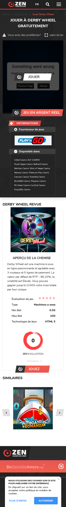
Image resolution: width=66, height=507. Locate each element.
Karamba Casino (37, 177)
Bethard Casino (40, 164)
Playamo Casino (38, 181)
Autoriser (46, 500)
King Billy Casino (22, 189)
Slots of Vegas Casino (40, 168)
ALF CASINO (33, 160)
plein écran (56, 35)
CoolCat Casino (38, 185)
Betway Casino (21, 173)
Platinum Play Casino (39, 173)
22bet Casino (20, 160)
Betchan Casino (21, 168)
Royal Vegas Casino (23, 164)
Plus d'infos (18, 500)
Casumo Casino (21, 177)
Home (6, 14)
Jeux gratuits (21, 14)
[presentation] (6, 412)
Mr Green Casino (22, 185)
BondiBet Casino (22, 181)
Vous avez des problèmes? (24, 35)
